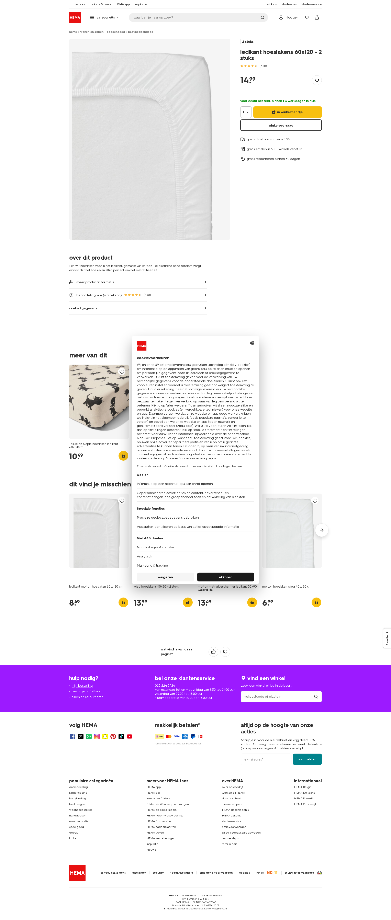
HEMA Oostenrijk (305, 804)
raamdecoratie (79, 821)
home (73, 32)
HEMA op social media (162, 810)
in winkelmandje (289, 112)
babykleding (77, 798)
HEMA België (303, 787)
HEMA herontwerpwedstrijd (165, 815)
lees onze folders (158, 798)
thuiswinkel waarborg (299, 872)
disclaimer (139, 872)
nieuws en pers (232, 804)
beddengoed (116, 32)
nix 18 (260, 872)
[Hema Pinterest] (113, 736)
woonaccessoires (80, 810)
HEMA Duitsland (304, 792)
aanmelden (307, 759)
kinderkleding (78, 792)
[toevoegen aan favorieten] (317, 80)
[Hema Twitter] (80, 736)
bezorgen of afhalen (87, 691)
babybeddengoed (140, 32)
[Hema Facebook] (72, 736)
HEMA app (154, 787)
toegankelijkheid (181, 872)
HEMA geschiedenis (235, 810)
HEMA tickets (155, 832)
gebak (73, 832)
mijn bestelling (82, 685)
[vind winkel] (316, 696)
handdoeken (77, 815)
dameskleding (78, 787)
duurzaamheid (231, 798)
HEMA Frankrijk (304, 798)
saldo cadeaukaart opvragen (241, 832)
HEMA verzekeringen (161, 838)
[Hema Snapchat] (105, 736)
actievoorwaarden (234, 827)
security (158, 872)
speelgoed (76, 827)
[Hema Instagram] (97, 736)
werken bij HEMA (233, 792)
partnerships (230, 838)
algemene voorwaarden (216, 872)
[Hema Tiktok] (121, 736)
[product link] (99, 402)
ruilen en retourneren (87, 697)
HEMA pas (153, 792)
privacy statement (113, 872)
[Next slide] (321, 530)
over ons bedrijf (232, 787)
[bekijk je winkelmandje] (317, 17)
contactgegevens (83, 308)
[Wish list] (307, 17)
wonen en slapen (91, 32)
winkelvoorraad (281, 125)
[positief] (213, 652)
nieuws (151, 849)
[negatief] (225, 652)
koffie (72, 838)
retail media (229, 844)
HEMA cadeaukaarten (161, 827)
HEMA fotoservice (159, 821)
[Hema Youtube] (129, 736)
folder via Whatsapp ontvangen (168, 804)
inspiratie (152, 844)
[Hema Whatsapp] (89, 736)
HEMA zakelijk (231, 815)
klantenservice (232, 821)
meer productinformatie (95, 282)
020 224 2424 (165, 685)
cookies (244, 872)
